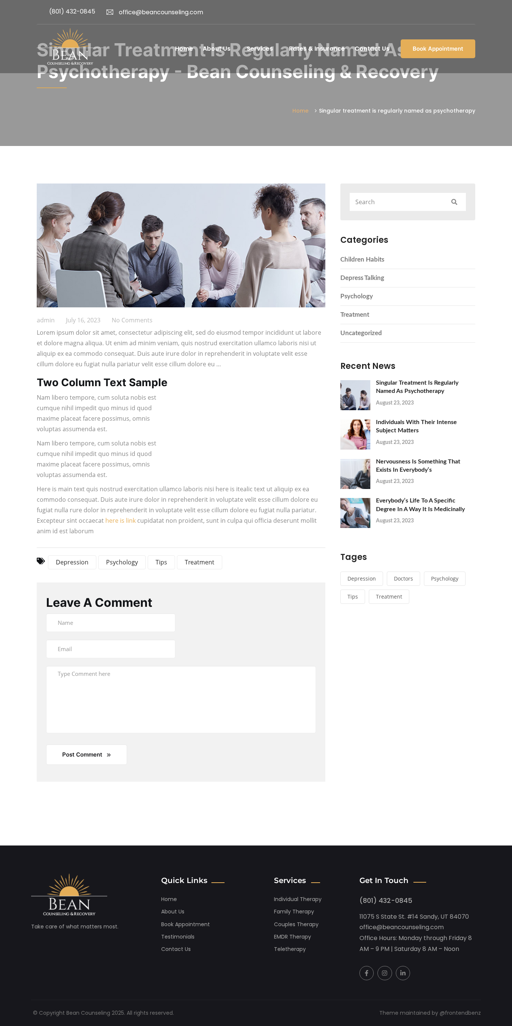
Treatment (354, 314)
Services (260, 48)
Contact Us (372, 48)
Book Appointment (438, 48)
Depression (361, 578)
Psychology (356, 296)
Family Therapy (294, 911)
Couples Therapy (296, 924)
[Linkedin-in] (403, 973)
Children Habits (362, 259)
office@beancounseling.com (161, 12)
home (169, 899)
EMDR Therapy (292, 936)
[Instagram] (384, 973)
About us (172, 911)
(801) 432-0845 (72, 11)
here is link (120, 520)
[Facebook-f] (366, 973)
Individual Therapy (298, 899)
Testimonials (178, 936)
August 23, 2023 (395, 403)
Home (184, 48)
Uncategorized (361, 333)
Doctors (403, 578)
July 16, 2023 (83, 320)
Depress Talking (362, 278)
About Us (217, 48)
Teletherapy (290, 949)
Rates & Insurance (317, 48)
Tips (352, 596)
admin (46, 320)
